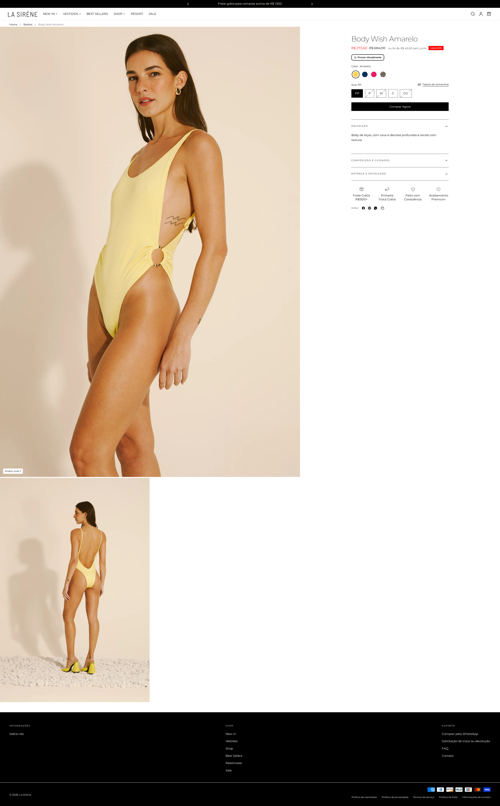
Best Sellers (234, 756)
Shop (229, 748)
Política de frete (448, 797)
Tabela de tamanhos (435, 84)
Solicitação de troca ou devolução (466, 741)
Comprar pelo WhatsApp (460, 734)
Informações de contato (476, 797)
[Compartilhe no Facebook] (363, 208)
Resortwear (234, 763)
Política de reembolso (364, 797)
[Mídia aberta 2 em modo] (142, 485)
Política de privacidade (395, 797)
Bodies (27, 24)
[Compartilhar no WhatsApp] (375, 208)
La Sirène (25, 794)
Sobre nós (16, 734)
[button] (472, 13)
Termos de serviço (423, 797)
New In (231, 734)
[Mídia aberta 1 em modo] (293, 34)
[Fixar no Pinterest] (369, 208)
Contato (448, 756)
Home (13, 24)
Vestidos (232, 741)
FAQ (445, 748)
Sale (229, 770)
